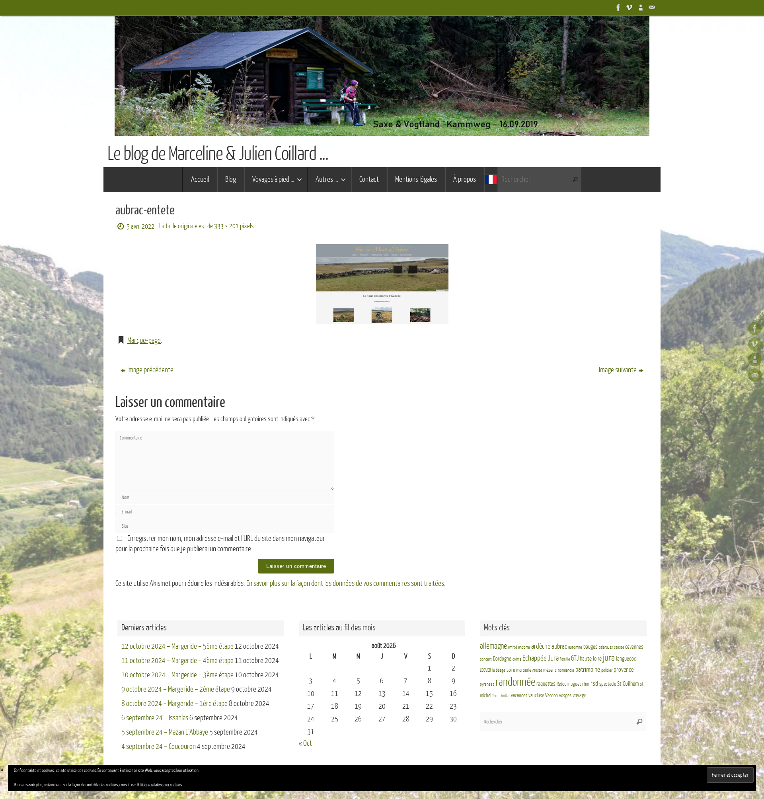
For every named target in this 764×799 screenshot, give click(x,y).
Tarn (495, 696)
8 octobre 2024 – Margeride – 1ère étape (174, 704)
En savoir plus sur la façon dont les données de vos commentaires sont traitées (345, 583)
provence (623, 669)
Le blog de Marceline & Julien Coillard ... (217, 154)
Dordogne (502, 659)
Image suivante (618, 370)
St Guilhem (628, 683)
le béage (498, 670)
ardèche (540, 646)
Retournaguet (569, 684)
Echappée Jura (540, 658)
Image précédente (150, 370)
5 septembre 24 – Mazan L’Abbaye (164, 732)
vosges (565, 695)
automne (575, 647)
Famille (565, 659)
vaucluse (536, 695)
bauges (590, 647)
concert (486, 659)
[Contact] (651, 7)
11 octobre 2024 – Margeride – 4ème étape (177, 661)
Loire (511, 670)
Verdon (551, 695)
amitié (512, 647)
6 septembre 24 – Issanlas (154, 718)
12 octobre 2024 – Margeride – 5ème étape (177, 646)
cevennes (634, 647)
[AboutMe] (639, 7)
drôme (517, 659)
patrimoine (587, 669)
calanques (606, 647)
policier (606, 670)
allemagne (493, 646)
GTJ (575, 658)
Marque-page (144, 340)
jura (609, 658)
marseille (523, 670)
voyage (580, 695)
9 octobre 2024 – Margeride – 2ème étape (175, 689)
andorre (524, 647)
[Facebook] (617, 7)
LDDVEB (485, 670)
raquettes (545, 684)
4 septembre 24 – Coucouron (158, 746)
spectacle (607, 684)
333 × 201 (226, 226)
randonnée (515, 682)
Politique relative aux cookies (159, 784)
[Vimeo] (628, 7)
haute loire (591, 658)
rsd (594, 683)
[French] (490, 179)
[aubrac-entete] (382, 284)
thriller (504, 695)
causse (619, 647)
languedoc (626, 659)
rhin (585, 684)
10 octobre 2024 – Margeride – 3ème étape (177, 675)
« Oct (305, 743)
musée (537, 670)
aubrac (559, 646)
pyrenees (487, 684)
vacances (519, 695)
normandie (566, 670)
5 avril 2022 (140, 226)
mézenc (550, 670)
